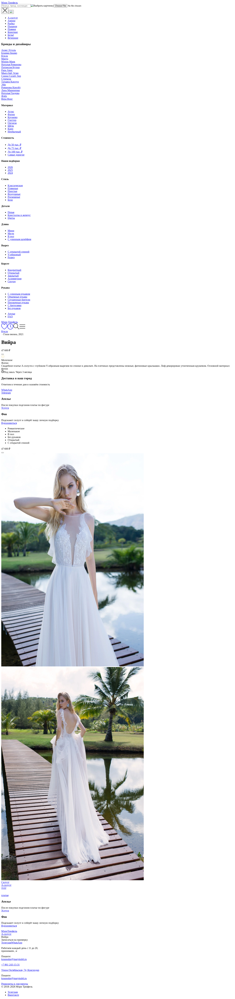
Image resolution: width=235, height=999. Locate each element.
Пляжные (13, 188)
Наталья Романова (11, 64)
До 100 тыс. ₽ (15, 151)
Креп (10, 128)
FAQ (10, 316)
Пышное (12, 26)
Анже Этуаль (8, 50)
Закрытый (13, 275)
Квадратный (14, 270)
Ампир (11, 20)
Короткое (13, 32)
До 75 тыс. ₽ (14, 148)
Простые (12, 191)
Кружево (12, 117)
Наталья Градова (10, 93)
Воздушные (14, 194)
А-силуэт (13, 17)
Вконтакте (13, 995)
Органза (12, 123)
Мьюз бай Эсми (10, 73)
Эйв (3, 84)
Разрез (11, 257)
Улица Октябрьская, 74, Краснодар (20, 970)
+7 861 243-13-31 (10, 964)
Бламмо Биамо (9, 53)
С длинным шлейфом (19, 239)
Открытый (13, 273)
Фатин (11, 114)
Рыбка (11, 23)
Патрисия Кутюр (10, 67)
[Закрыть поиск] (5, 10)
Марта (4, 58)
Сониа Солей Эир (11, 76)
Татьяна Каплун (10, 81)
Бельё (11, 35)
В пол (11, 236)
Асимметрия (14, 278)
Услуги (5, 408)
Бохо (10, 199)
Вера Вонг (7, 99)
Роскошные (14, 197)
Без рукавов (14, 308)
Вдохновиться (9, 423)
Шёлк (11, 126)
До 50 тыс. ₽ (14, 144)
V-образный (14, 254)
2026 (10, 167)
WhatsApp (6, 390)
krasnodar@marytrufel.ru (14, 959)
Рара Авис (7, 70)
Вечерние (13, 38)
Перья (11, 212)
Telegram (6, 392)
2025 (10, 170)
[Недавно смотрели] (10, 328)
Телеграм (13, 992)
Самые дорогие (16, 154)
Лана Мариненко (10, 90)
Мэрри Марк (8, 61)
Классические (15, 185)
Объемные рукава (17, 296)
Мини (11, 230)
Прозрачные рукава (18, 302)
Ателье (11, 313)
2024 (10, 173)
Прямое (12, 29)
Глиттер (12, 120)
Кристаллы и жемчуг (19, 215)
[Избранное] (4, 328)
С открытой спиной (18, 251)
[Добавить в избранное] (2, 354)
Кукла (4, 56)
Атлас (11, 111)
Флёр (4, 96)
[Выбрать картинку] (11, 12)
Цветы (11, 218)
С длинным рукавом (19, 294)
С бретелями (14, 305)
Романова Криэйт (11, 87)
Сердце (12, 281)
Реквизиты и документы (14, 983)
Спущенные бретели (19, 299)
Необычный (14, 131)
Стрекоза (6, 78)
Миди (11, 233)
